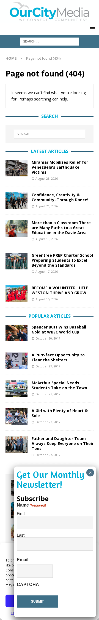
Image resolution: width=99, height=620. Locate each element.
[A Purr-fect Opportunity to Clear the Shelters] (17, 361)
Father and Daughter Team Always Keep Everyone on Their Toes (63, 443)
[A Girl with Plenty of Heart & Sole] (17, 416)
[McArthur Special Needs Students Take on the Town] (17, 388)
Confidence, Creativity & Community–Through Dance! (60, 197)
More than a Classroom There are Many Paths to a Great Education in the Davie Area (61, 227)
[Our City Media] (49, 19)
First (21, 513)
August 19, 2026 (46, 239)
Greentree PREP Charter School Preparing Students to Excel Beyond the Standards (62, 260)
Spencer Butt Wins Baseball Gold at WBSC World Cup (59, 329)
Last (20, 535)
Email (22, 559)
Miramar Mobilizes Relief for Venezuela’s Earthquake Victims (60, 167)
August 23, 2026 (46, 178)
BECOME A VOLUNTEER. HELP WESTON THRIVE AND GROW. (60, 290)
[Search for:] (49, 41)
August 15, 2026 (46, 299)
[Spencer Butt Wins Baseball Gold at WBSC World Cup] (17, 333)
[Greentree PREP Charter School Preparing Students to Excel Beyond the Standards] (17, 261)
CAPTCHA (28, 584)
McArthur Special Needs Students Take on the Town (59, 385)
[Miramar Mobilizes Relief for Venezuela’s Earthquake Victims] (17, 168)
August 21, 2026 (46, 206)
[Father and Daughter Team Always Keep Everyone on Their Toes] (17, 444)
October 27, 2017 (47, 366)
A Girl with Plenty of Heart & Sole (60, 413)
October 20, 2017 (47, 338)
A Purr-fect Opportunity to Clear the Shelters (58, 357)
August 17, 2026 (46, 271)
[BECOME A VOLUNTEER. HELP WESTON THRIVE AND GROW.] (17, 293)
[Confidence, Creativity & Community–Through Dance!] (17, 200)
